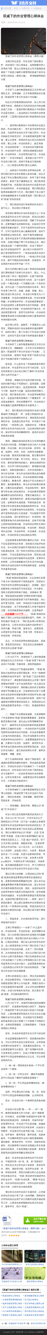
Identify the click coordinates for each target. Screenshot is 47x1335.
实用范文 (25, 8)
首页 (16, 8)
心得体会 (37, 8)
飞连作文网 (19, 1332)
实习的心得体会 (31, 1300)
